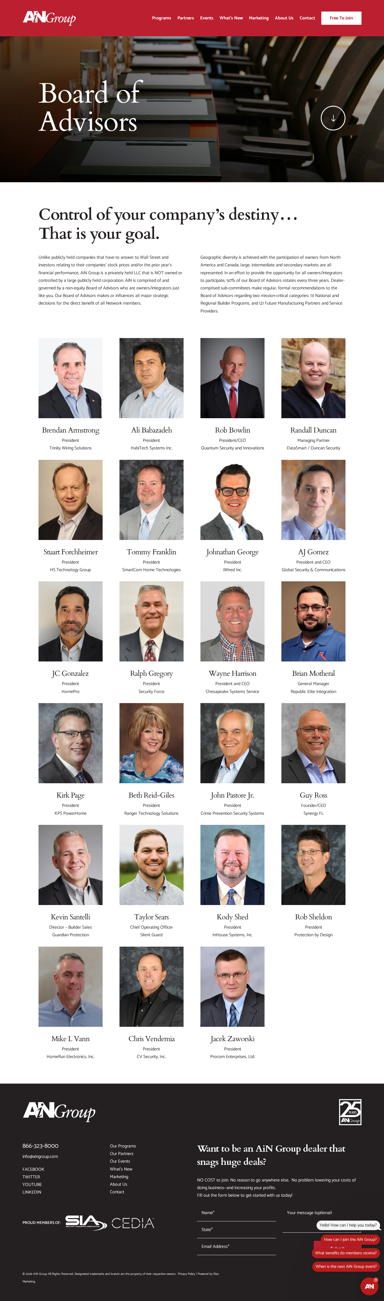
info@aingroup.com (40, 1156)
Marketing (259, 18)
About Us (284, 18)
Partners (185, 18)
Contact (307, 18)
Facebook (33, 1169)
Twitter (31, 1177)
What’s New (231, 18)
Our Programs (123, 1146)
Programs (161, 18)
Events (206, 18)
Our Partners (122, 1154)
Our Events (120, 1161)
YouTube (32, 1185)
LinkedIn (31, 1192)
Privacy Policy (186, 1274)
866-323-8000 (40, 1146)
